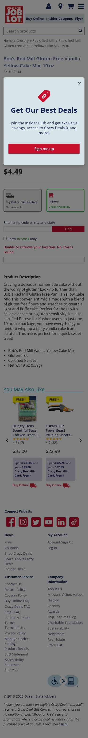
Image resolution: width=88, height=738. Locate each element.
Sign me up (44, 148)
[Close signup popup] (79, 82)
